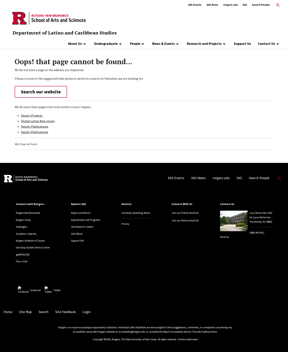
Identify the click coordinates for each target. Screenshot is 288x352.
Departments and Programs (85, 219)
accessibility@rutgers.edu (132, 331)
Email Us (224, 236)
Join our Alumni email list (184, 220)
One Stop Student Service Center (33, 247)
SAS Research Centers (82, 226)
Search (43, 312)
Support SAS (77, 240)
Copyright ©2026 (101, 339)
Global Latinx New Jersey (38, 121)
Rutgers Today (23, 219)
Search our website (41, 92)
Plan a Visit (21, 261)
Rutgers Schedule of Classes (30, 240)
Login (86, 312)
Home (8, 312)
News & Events (163, 44)
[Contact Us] (277, 43)
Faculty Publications (34, 126)
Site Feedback (65, 312)
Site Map (25, 312)
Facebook (35, 290)
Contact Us (266, 44)
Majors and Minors (81, 212)
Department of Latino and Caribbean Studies (65, 33)
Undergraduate (106, 44)
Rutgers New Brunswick (28, 212)
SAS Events (195, 4)
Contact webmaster (187, 339)
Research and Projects (204, 44)
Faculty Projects (32, 115)
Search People (261, 4)
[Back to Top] (279, 342)
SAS (245, 4)
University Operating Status (136, 212)
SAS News (212, 4)
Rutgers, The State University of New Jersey (134, 339)
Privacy (125, 223)
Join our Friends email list (184, 212)
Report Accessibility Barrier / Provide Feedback (187, 331)
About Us (75, 44)
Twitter (57, 290)
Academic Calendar (26, 233)
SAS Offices (76, 233)
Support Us (242, 44)
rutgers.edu (230, 4)
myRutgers (21, 226)
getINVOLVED (23, 254)
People (135, 44)
